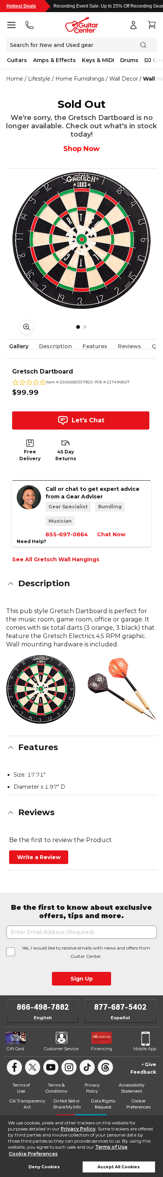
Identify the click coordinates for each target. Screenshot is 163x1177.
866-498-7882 (43, 1007)
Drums (129, 60)
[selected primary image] (81, 240)
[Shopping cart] (151, 25)
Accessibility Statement (131, 1088)
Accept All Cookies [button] (118, 1167)
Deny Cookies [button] (44, 1167)
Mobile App (144, 1048)
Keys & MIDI (98, 60)
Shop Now (81, 149)
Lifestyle (39, 78)
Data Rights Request (103, 1104)
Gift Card (15, 1048)
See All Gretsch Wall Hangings (55, 559)
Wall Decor (123, 78)
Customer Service (61, 1048)
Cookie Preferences (33, 1154)
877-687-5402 (120, 1007)
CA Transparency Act (27, 1104)
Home (14, 78)
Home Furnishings (79, 78)
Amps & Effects (54, 60)
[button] (81, 583)
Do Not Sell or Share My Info (67, 1104)
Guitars (17, 60)
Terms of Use (111, 1147)
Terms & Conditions (56, 1088)
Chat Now (111, 534)
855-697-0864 (66, 534)
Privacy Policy (78, 1129)
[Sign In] (133, 25)
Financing (101, 1048)
